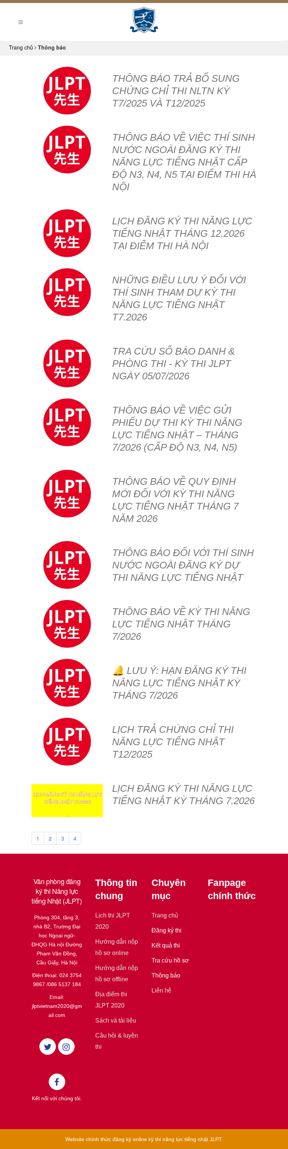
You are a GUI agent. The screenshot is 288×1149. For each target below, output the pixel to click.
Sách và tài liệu (115, 1020)
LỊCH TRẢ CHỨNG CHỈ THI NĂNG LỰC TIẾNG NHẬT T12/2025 (173, 742)
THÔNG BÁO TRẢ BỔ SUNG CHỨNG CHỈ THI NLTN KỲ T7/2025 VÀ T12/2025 (176, 91)
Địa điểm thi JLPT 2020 (111, 1000)
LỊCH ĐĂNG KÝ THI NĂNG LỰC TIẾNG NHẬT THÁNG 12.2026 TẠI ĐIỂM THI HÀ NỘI (182, 233)
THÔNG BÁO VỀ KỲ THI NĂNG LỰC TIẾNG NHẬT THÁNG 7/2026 (181, 624)
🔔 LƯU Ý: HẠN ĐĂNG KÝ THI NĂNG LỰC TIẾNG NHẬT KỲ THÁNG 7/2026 (179, 683)
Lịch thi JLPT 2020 (112, 921)
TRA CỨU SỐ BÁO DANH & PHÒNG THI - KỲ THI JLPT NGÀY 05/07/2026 (173, 364)
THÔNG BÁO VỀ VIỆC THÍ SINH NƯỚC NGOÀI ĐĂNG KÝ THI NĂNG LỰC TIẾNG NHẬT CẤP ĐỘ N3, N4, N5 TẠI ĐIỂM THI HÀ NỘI (184, 162)
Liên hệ (161, 990)
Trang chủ (165, 915)
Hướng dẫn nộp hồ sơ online (116, 947)
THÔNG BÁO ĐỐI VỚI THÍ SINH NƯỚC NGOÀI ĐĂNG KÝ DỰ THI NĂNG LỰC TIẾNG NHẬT (183, 565)
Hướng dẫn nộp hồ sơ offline (116, 973)
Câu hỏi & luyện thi (116, 1041)
